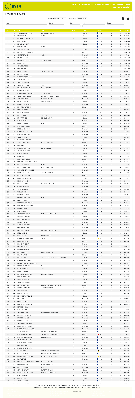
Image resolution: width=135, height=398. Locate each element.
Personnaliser (76, 392)
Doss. (14, 30)
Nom (18, 30)
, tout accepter (61, 391)
